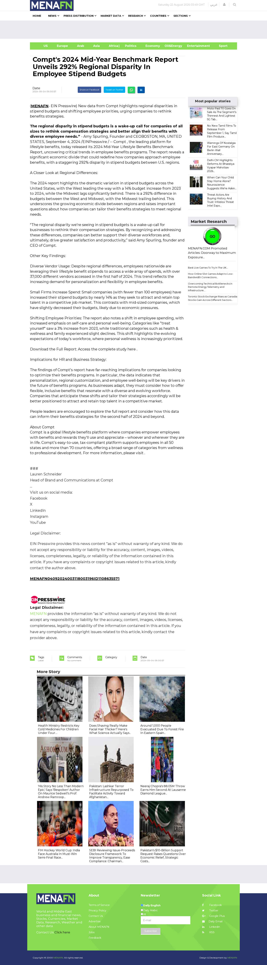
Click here (62, 932)
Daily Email (216, 921)
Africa (113, 46)
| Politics (130, 46)
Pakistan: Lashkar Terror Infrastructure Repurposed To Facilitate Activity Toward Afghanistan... (111, 791)
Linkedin (214, 926)
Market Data (111, 15)
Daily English (152, 905)
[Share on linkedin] (141, 90)
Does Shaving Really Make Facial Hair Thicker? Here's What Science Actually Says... (110, 729)
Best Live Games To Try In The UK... (208, 267)
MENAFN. (58, 957)
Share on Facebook (89, 89)
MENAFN (39, 106)
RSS (212, 932)
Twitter (213, 910)
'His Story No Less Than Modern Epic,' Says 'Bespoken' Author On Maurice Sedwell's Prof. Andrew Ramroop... (61, 791)
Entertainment (193, 46)
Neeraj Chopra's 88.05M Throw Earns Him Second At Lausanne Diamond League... (163, 789)
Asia (96, 46)
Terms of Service (99, 905)
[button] (224, 5)
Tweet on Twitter (114, 89)
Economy (153, 46)
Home (37, 15)
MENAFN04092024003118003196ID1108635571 (75, 578)
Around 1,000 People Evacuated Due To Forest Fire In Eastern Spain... (162, 729)
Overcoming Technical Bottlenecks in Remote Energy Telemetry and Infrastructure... (210, 287)
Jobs (91, 932)
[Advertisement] (135, 29)
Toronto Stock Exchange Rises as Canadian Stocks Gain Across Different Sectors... (213, 298)
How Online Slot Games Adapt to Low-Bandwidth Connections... (210, 275)
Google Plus (217, 916)
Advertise (95, 921)
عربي (214, 5)
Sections (180, 15)
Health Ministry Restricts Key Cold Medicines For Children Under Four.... (58, 729)
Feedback (95, 937)
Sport (220, 46)
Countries (158, 15)
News (52, 15)
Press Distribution (79, 15)
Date (36, 88)
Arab (80, 46)
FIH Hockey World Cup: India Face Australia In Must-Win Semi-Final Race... (59, 854)
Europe (62, 46)
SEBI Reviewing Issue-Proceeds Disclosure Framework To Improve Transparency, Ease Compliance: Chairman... (112, 856)
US (41, 46)
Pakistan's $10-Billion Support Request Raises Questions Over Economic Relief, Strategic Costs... (163, 856)
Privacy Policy (97, 910)
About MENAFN (99, 926)
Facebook (215, 905)
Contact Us (96, 916)
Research (135, 15)
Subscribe (150, 931)
